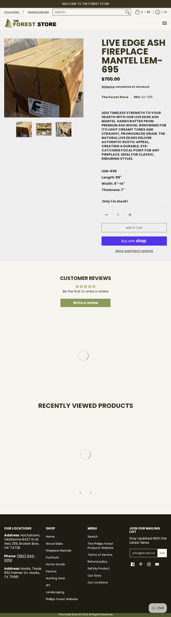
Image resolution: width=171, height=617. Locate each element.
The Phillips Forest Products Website (100, 546)
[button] (133, 564)
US (165, 12)
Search (93, 537)
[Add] (130, 215)
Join (162, 553)
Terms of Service (100, 555)
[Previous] (7, 77)
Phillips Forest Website (62, 599)
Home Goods (55, 564)
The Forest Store (115, 97)
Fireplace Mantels (58, 550)
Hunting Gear (55, 578)
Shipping (108, 87)
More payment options (134, 251)
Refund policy (97, 562)
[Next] (80, 77)
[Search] (127, 12)
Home (50, 537)
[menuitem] (92, 12)
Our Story (94, 575)
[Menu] (164, 23)
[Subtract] (107, 215)
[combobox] (88, 12)
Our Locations (98, 582)
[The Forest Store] (30, 23)
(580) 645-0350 (19, 558)
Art (48, 585)
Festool (51, 571)
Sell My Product (99, 568)
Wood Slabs (54, 544)
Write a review (85, 302)
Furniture (52, 557)
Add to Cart (134, 228)
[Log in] (157, 12)
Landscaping (55, 592)
